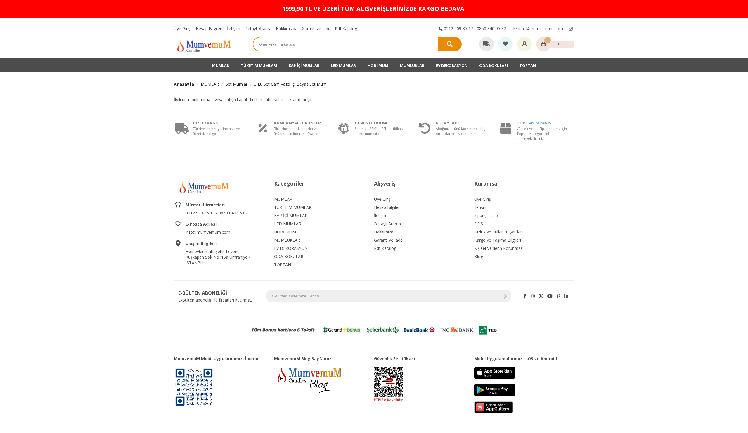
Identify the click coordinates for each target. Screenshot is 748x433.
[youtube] (550, 296)
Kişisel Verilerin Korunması (499, 248)
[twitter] (541, 296)
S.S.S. (479, 223)
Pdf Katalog (346, 28)
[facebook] (525, 296)
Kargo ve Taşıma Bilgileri (497, 240)
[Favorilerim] (505, 44)
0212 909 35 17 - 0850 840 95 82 (474, 28)
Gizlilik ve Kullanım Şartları (498, 232)
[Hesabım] (524, 44)
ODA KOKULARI (493, 65)
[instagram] (570, 28)
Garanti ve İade (316, 28)
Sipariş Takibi (486, 215)
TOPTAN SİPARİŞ (534, 123)
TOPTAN (528, 65)
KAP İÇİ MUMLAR (304, 65)
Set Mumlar (236, 84)
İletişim (233, 28)
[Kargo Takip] (486, 44)
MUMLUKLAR (412, 65)
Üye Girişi (182, 28)
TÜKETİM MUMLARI (259, 65)
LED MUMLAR (343, 65)
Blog (478, 256)
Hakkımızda (286, 28)
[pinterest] (558, 296)
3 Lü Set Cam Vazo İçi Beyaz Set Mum (290, 84)
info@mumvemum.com (540, 28)
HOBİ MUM (378, 65)
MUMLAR (220, 65)
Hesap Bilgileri (209, 28)
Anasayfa (184, 84)
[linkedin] (566, 296)
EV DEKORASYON (452, 65)
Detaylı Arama (258, 28)
